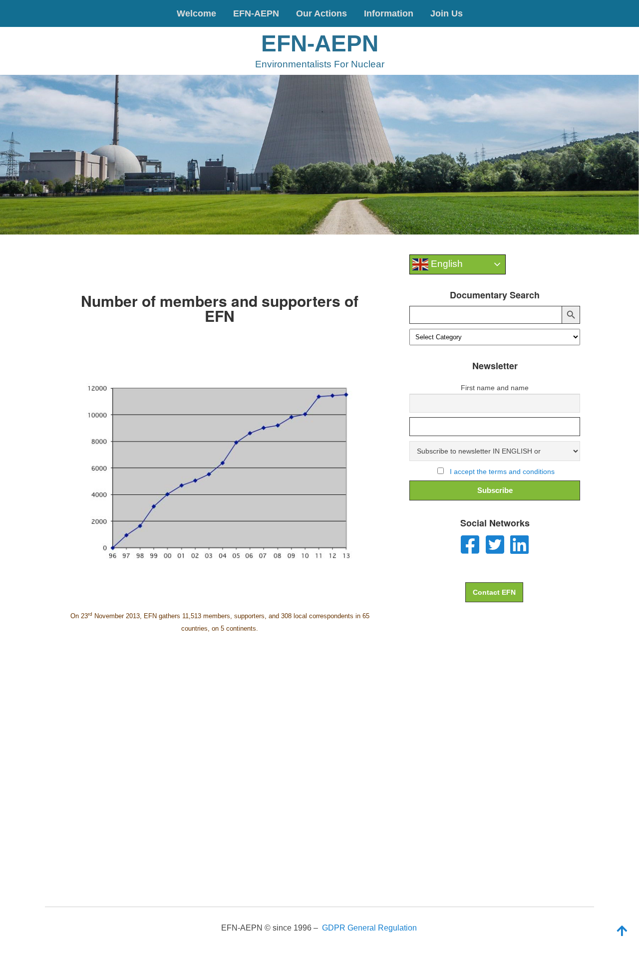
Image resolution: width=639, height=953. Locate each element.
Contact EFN (494, 592)
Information (388, 13)
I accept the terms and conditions (502, 472)
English (445, 263)
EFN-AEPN (256, 13)
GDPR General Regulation (369, 928)
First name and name (495, 388)
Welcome (196, 13)
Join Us (446, 13)
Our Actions (321, 13)
